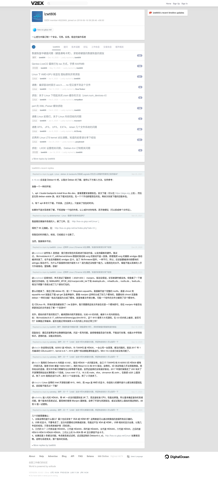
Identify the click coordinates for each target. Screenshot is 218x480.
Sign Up (176, 3)
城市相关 (119, 46)
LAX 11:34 (74, 472)
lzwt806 (56, 46)
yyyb (51, 174)
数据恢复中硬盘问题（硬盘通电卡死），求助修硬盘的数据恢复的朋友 (68, 53)
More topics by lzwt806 (44, 158)
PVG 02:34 (64, 472)
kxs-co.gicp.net (44, 29)
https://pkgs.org (122, 193)
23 (140, 55)
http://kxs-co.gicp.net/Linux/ (85, 221)
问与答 (35, 68)
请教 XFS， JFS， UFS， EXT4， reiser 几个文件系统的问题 (64, 127)
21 (140, 76)
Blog (64, 456)
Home (168, 3)
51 (140, 140)
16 (140, 66)
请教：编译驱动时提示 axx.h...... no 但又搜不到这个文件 (61, 85)
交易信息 (107, 46)
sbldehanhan (55, 215)
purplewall (79, 141)
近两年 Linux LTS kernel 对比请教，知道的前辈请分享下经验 (64, 137)
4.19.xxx (36, 179)
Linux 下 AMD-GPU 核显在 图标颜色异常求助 (56, 74)
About (32, 456)
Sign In (185, 3)
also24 (37, 347)
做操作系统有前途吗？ (76, 215)
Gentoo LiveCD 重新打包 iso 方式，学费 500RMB (58, 63)
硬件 (34, 57)
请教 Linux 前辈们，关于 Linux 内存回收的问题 (56, 116)
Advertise (53, 456)
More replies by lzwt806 (45, 445)
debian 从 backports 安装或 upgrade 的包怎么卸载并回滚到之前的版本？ (90, 174)
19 (140, 108)
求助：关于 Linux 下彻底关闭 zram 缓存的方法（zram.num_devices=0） (70, 95)
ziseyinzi (38, 382)
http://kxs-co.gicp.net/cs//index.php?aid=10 (75, 227)
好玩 (85, 46)
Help (41, 456)
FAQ (80, 456)
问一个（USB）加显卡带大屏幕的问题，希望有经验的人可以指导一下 (90, 342)
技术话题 (75, 46)
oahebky (53, 342)
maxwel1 (78, 120)
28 (140, 129)
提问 (66, 46)
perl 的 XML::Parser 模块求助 (47, 106)
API (72, 456)
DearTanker (80, 89)
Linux (34, 78)
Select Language (136, 456)
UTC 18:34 (54, 472)
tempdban (78, 99)
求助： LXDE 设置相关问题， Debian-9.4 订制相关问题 (61, 148)
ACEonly (78, 131)
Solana (90, 456)
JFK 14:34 (84, 472)
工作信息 (95, 46)
